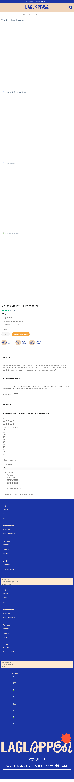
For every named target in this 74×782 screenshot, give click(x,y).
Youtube (5, 553)
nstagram (6, 628)
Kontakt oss (6, 529)
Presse (5, 514)
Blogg (4, 518)
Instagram (6, 544)
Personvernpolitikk (8, 569)
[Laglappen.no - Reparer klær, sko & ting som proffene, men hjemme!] (37, 7)
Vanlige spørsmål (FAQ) (10, 533)
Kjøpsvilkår (6, 564)
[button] (2, 7)
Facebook (6, 549)
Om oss (5, 509)
